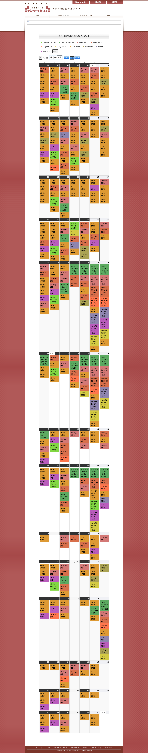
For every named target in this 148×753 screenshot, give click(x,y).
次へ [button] (76, 58)
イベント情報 (46, 747)
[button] (49, 42)
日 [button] (47, 58)
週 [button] (44, 58)
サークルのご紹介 (107, 747)
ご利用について (75, 747)
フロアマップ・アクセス (60, 747)
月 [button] (40, 58)
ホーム (38, 747)
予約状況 (85, 747)
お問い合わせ (95, 747)
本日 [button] (71, 58)
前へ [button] (67, 58)
